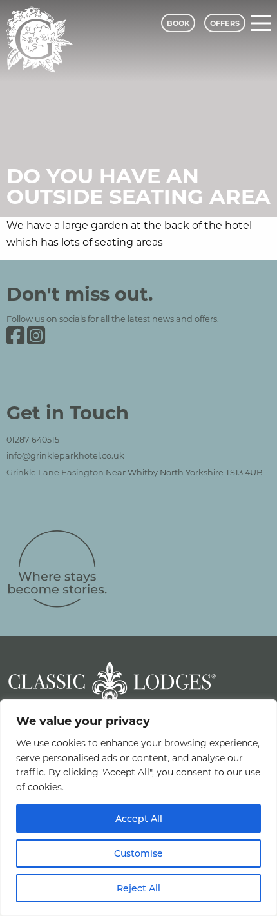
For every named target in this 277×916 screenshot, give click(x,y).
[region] (138, 807)
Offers (225, 23)
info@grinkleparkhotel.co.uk (65, 455)
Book (178, 23)
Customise (138, 853)
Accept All (138, 818)
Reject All (138, 888)
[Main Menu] (261, 23)
